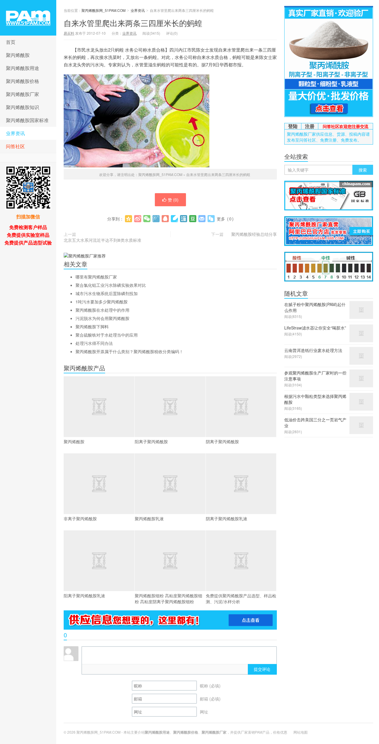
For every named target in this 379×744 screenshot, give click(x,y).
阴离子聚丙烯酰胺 (222, 441)
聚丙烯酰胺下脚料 (92, 326)
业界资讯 (15, 133)
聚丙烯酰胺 (18, 55)
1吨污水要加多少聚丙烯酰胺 (102, 302)
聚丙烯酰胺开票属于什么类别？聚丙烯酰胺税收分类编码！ (129, 351)
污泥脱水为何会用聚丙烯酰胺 (102, 318)
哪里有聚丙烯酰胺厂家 (96, 277)
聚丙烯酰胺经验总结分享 (254, 234)
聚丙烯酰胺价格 (22, 81)
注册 (309, 126)
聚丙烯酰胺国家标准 (27, 120)
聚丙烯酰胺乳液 (149, 518)
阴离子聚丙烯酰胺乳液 (226, 518)
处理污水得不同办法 (94, 343)
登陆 (293, 126)
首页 (10, 42)
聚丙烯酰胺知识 (22, 107)
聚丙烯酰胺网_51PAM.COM (28, 18)
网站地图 (300, 732)
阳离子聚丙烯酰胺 (151, 441)
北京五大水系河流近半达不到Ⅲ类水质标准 (102, 240)
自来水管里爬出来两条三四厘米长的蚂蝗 (133, 22)
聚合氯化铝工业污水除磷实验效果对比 (111, 285)
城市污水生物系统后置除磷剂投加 (107, 293)
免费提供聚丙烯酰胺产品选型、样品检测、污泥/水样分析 (241, 598)
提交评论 (262, 669)
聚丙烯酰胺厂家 (22, 94)
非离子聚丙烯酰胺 (80, 518)
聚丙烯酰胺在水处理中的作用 (102, 310)
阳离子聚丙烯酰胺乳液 (84, 596)
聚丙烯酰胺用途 (22, 68)
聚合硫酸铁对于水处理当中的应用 (107, 335)
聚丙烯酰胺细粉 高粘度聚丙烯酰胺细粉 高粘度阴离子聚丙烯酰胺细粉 (168, 598)
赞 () (173, 200)
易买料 (69, 33)
